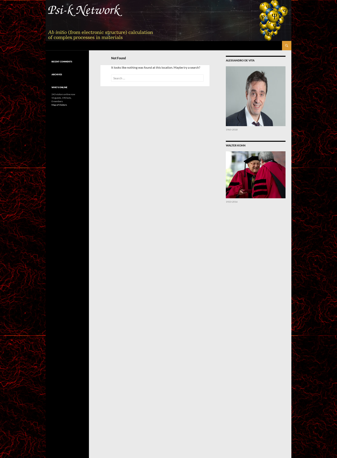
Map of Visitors (59, 104)
